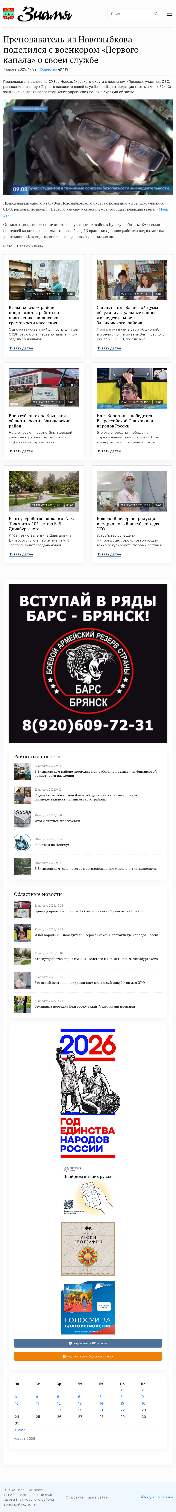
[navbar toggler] (169, 14)
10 (16, 1403)
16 (143, 1403)
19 (59, 1410)
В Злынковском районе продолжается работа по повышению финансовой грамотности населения (34, 315)
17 (16, 1410)
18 (37, 1410)
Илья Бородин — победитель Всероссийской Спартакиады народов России (127, 421)
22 (122, 1410)
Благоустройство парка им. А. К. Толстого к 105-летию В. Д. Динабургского (41, 524)
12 (59, 1403)
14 (101, 1403)
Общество (48, 69)
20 (80, 1410)
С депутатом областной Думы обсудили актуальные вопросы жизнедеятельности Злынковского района (128, 315)
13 (80, 1403)
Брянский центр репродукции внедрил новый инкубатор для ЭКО (128, 524)
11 (37, 1403)
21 (101, 1410)
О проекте (74, 1497)
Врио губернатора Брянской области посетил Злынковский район (40, 421)
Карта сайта (97, 1497)
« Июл (20, 1430)
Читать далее (21, 348)
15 (122, 1403)
